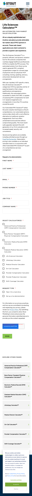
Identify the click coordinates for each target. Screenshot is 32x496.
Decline (16, 489)
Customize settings (16, 480)
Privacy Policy (14, 309)
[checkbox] (16, 252)
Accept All (16, 484)
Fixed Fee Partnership (9, 139)
